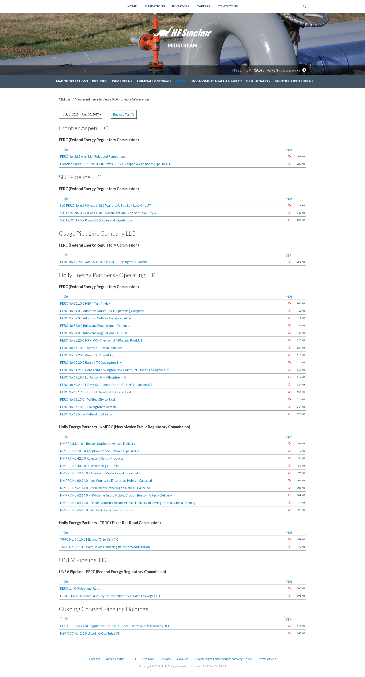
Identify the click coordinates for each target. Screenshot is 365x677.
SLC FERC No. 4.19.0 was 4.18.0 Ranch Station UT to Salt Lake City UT (109, 213)
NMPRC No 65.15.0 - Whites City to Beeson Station (96, 510)
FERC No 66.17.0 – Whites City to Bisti (87, 399)
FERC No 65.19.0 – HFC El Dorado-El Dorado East (95, 392)
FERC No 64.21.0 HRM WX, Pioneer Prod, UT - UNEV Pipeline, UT (106, 385)
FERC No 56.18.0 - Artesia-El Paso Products (91, 348)
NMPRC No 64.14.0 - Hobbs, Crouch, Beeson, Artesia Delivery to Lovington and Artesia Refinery (128, 503)
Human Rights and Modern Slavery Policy (223, 659)
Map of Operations (72, 81)
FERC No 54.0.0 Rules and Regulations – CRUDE (94, 333)
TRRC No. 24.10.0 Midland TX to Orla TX (89, 539)
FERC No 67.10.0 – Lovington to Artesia (88, 407)
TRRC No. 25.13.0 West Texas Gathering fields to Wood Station (105, 547)
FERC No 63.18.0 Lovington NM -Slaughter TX (93, 377)
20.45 (259, 70)
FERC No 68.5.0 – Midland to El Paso (86, 414)
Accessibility (115, 659)
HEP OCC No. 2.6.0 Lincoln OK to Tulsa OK (90, 633)
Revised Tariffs (123, 114)
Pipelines (99, 81)
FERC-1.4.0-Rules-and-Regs (80, 588)
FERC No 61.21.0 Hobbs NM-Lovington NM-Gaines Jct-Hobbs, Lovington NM (114, 370)
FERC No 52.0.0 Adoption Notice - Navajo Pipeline (95, 318)
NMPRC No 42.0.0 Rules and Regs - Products (91, 458)
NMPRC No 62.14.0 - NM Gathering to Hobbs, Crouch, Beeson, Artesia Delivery (116, 495)
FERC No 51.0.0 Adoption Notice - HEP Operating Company (102, 311)
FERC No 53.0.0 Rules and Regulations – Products (95, 325)
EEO (133, 659)
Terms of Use (267, 659)
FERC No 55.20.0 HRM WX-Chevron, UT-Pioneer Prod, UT (101, 340)
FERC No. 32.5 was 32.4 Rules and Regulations (92, 156)
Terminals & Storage (153, 81)
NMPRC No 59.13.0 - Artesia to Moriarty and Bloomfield (100, 473)
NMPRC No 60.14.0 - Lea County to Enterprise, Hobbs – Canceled (106, 480)
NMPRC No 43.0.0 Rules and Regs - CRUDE (90, 466)
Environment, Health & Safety (216, 81)
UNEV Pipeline (121, 81)
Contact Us (228, 6)
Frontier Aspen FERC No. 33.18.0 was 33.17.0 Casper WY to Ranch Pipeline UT (115, 164)
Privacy (165, 659)
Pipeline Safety (258, 81)
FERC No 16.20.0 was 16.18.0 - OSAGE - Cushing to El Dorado (104, 262)
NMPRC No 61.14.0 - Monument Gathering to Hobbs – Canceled (105, 488)
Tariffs (181, 81)
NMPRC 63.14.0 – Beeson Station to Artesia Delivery (97, 443)
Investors (180, 6)
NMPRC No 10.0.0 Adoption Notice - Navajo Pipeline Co (99, 451)
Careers (203, 6)
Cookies (182, 659)
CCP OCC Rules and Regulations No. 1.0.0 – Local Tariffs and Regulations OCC (115, 626)
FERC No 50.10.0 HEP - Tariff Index (85, 303)
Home (132, 6)
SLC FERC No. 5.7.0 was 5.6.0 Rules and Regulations (96, 220)
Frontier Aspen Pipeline (294, 81)
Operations (155, 6)
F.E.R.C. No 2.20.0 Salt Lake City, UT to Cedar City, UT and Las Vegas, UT (110, 596)
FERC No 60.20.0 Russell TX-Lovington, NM (91, 362)
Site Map (148, 659)
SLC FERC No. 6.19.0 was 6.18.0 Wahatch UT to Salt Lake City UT (105, 205)
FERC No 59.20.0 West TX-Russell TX (87, 355)
